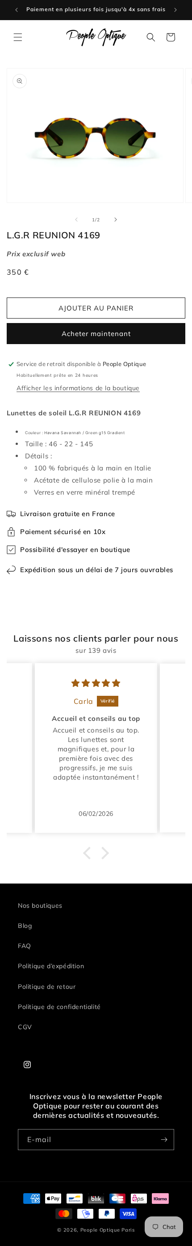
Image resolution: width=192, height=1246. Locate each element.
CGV (25, 1027)
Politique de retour (46, 987)
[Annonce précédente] (16, 10)
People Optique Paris (107, 1230)
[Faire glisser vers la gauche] (76, 219)
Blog (25, 926)
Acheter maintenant (96, 333)
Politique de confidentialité (59, 1007)
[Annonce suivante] (175, 10)
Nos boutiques (40, 905)
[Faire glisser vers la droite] (115, 219)
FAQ (24, 946)
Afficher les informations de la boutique (78, 388)
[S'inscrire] (164, 1139)
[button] (18, 37)
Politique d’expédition (51, 966)
